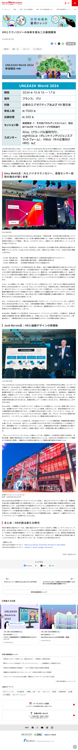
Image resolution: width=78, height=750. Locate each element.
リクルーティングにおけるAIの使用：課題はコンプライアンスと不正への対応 (29, 677)
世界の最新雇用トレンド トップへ (66, 681)
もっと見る (37, 49)
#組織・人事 (31, 692)
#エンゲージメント (19, 695)
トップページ (6, 9)
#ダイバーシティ (9, 692)
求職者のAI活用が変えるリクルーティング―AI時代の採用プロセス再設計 (27, 672)
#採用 (54, 692)
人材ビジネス (26, 49)
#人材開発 (6, 695)
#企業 (70, 692)
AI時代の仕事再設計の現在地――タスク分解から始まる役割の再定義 (26, 668)
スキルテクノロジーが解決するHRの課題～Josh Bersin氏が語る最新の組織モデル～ (59, 581)
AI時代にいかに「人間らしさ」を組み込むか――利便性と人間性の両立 (26, 659)
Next (75, 616)
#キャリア (46, 692)
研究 (14, 9)
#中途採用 (20, 692)
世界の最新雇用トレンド (64, 9)
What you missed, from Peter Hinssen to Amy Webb (45, 545)
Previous (2, 616)
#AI (39, 692)
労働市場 (6, 49)
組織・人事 (15, 49)
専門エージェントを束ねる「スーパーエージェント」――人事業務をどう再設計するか (32, 663)
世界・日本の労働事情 (26, 9)
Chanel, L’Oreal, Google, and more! (39, 547)
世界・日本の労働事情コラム (44, 9)
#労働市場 (62, 692)
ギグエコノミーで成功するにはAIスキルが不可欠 (20, 580)
